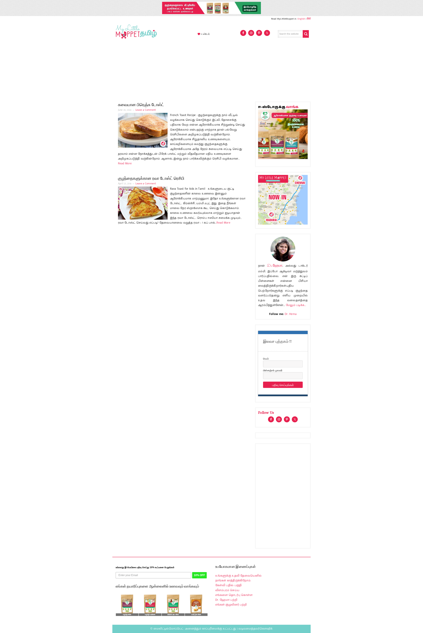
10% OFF (199, 575)
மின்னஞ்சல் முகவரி (272, 370)
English (301, 19)
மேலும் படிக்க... (296, 305)
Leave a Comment (145, 110)
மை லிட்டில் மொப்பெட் (135, 34)
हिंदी (309, 19)
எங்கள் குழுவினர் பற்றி (231, 604)
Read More (125, 163)
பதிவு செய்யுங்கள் (283, 385)
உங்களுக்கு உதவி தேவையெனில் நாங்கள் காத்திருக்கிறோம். (238, 578)
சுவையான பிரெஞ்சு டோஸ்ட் (141, 104)
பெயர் (266, 358)
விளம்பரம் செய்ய (227, 590)
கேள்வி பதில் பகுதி (228, 585)
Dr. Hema (291, 314)
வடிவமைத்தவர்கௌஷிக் (255, 628)
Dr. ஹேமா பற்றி (226, 599)
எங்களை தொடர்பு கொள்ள (233, 595)
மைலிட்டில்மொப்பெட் (169, 628)
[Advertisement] (211, 72)
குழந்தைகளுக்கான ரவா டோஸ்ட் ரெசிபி (151, 178)
